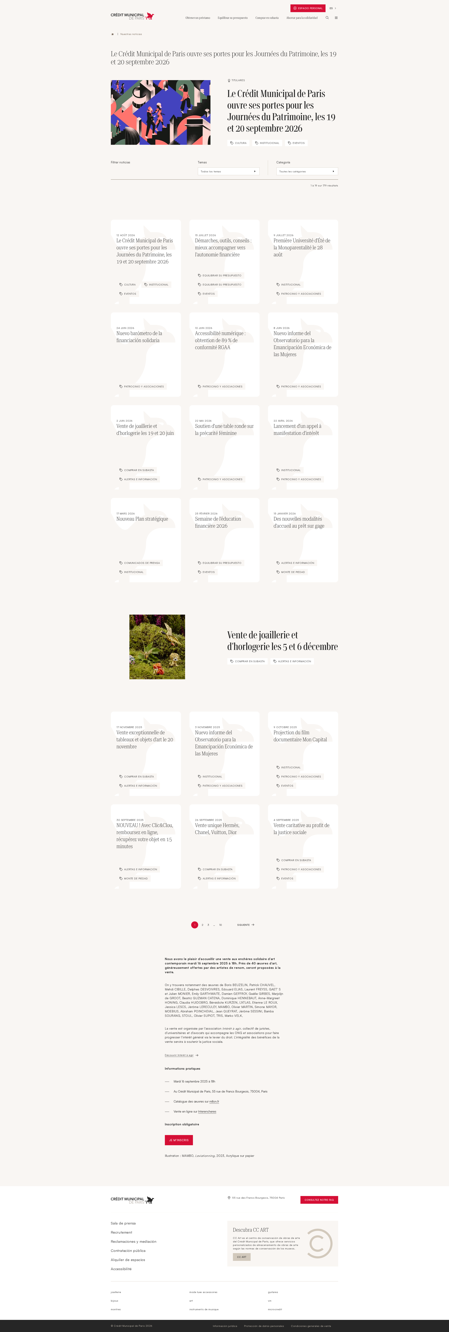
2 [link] (202, 924)
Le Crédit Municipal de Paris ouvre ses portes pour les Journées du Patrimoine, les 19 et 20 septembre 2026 (281, 111)
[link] (246, 925)
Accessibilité (121, 1269)
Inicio (112, 34)
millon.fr (214, 1101)
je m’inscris (179, 1140)
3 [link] (208, 924)
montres (116, 1309)
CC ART (244, 1258)
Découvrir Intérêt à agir (179, 1055)
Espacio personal (311, 9)
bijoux (114, 1300)
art (191, 1300)
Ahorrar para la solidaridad (302, 18)
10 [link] (220, 924)
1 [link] (194, 924)
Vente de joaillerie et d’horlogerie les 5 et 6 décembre (282, 640)
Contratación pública (128, 1250)
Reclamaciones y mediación (133, 1241)
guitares (273, 1292)
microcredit (275, 1309)
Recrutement (121, 1232)
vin (270, 1300)
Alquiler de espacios (128, 1260)
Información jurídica (225, 1325)
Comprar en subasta (267, 18)
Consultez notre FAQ (321, 1200)
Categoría (283, 162)
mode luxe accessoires (203, 1292)
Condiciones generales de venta (311, 1325)
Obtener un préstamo (198, 18)
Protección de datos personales (264, 1325)
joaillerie (116, 1292)
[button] (229, 171)
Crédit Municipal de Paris (336, 18)
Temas (202, 162)
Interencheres (207, 1111)
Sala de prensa (123, 1223)
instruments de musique (204, 1309)
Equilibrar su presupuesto (233, 18)
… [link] (214, 924)
